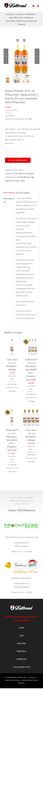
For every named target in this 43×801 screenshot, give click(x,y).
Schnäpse (30, 173)
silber (22, 180)
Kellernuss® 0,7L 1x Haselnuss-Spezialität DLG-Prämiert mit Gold (12, 440)
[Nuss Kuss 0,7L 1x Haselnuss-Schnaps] (12, 340)
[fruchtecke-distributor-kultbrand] (21, 518)
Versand (11, 115)
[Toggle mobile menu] (38, 6)
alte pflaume (25, 177)
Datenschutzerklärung (12, 680)
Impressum (32, 677)
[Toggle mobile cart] (33, 6)
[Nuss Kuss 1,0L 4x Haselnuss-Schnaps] (31, 411)
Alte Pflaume (20, 173)
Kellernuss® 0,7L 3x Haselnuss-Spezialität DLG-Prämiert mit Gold (31, 369)
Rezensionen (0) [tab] (8, 200)
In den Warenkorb (17, 160)
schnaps (16, 180)
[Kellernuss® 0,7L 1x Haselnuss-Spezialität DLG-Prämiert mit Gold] (12, 411)
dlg (32, 177)
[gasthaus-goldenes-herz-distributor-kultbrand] (21, 559)
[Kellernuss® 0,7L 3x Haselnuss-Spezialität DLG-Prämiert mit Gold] (31, 340)
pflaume (8, 180)
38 (18, 177)
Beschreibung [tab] (8, 192)
